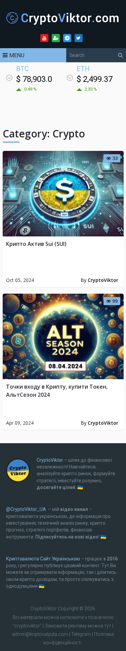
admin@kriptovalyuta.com (40, 634)
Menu (17, 55)
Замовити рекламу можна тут (78, 625)
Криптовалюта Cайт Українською (43, 558)
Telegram (81, 634)
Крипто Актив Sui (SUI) (36, 244)
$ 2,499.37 (95, 79)
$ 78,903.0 (34, 79)
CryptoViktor (103, 280)
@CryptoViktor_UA (26, 509)
